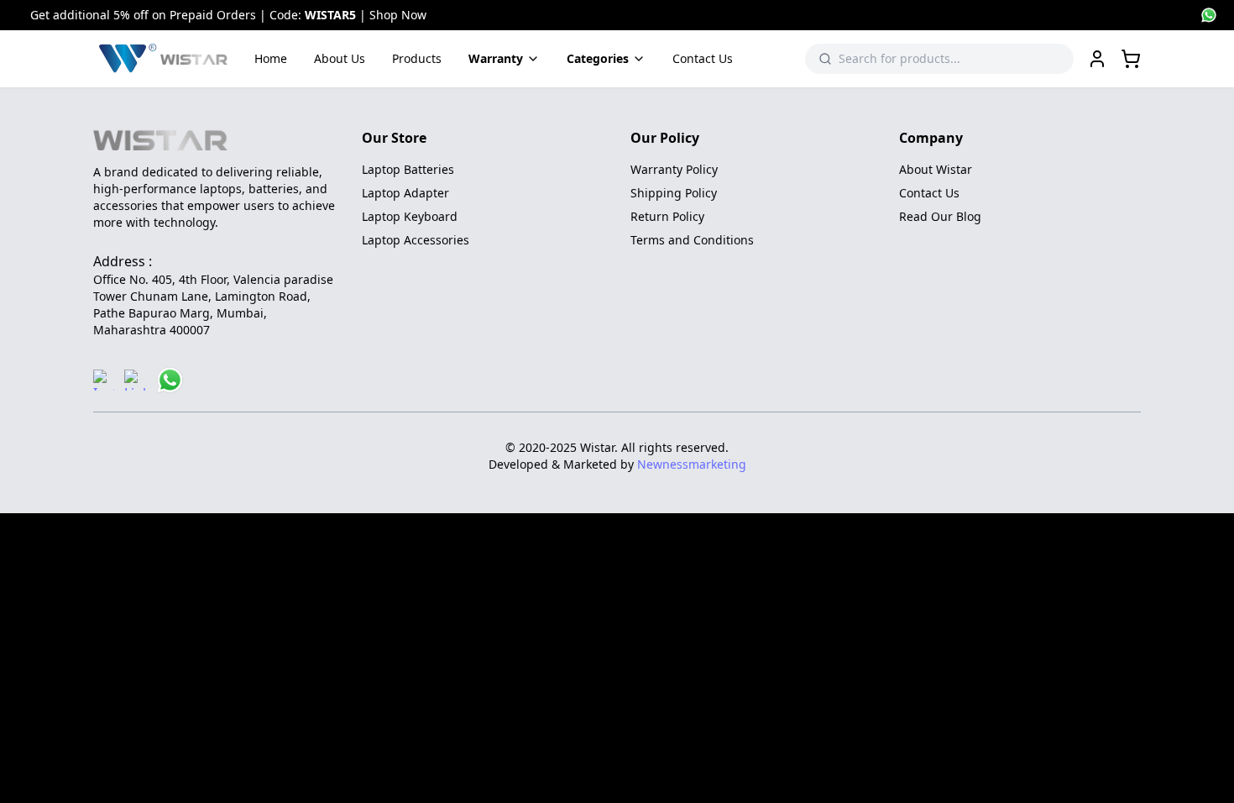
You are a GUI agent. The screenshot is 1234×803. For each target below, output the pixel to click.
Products (417, 58)
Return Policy (667, 216)
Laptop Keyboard (410, 216)
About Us (339, 58)
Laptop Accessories (415, 240)
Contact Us (702, 58)
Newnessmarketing (691, 464)
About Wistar (935, 169)
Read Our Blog (940, 216)
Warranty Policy (674, 169)
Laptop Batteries (408, 169)
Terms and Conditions (692, 240)
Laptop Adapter (405, 193)
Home (270, 58)
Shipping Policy (673, 193)
